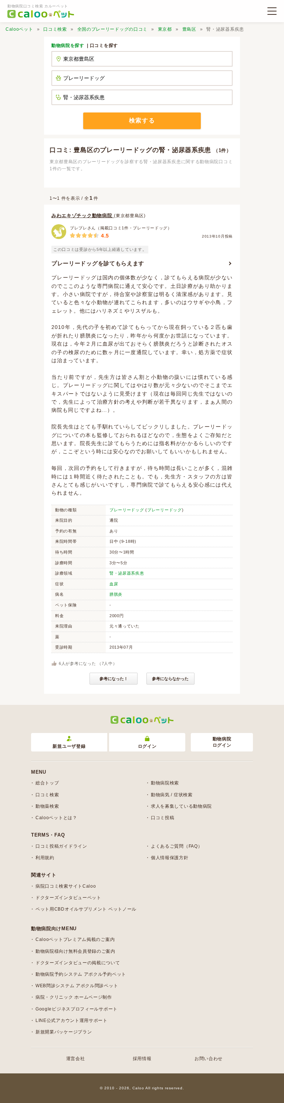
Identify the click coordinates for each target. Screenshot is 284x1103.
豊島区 (189, 29)
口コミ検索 (55, 29)
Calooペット (19, 29)
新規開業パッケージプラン (64, 1032)
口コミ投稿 (163, 817)
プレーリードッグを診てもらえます (97, 263)
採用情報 (142, 1058)
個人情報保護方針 (170, 857)
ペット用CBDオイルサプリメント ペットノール (86, 909)
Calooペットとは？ (56, 817)
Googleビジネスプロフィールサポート (77, 1009)
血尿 (113, 584)
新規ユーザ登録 (69, 746)
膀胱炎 (115, 594)
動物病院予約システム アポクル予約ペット (81, 974)
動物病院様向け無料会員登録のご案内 (75, 951)
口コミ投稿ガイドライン (61, 846)
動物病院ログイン (222, 742)
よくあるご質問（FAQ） (176, 846)
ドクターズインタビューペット (68, 897)
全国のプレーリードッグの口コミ (112, 29)
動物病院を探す (67, 45)
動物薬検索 (47, 806)
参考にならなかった (170, 678)
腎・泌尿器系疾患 (126, 573)
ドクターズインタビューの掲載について (78, 962)
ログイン (147, 746)
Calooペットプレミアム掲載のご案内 (75, 939)
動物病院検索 (165, 783)
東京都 (165, 29)
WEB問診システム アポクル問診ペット (77, 985)
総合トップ (47, 783)
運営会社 (75, 1058)
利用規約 (45, 857)
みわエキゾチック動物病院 (82, 215)
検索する (142, 120)
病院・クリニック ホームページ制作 (74, 997)
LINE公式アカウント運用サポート (72, 1020)
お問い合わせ (209, 1058)
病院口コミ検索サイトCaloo (66, 886)
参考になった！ (113, 678)
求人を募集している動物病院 (181, 806)
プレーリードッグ (126, 510)
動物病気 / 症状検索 (172, 794)
